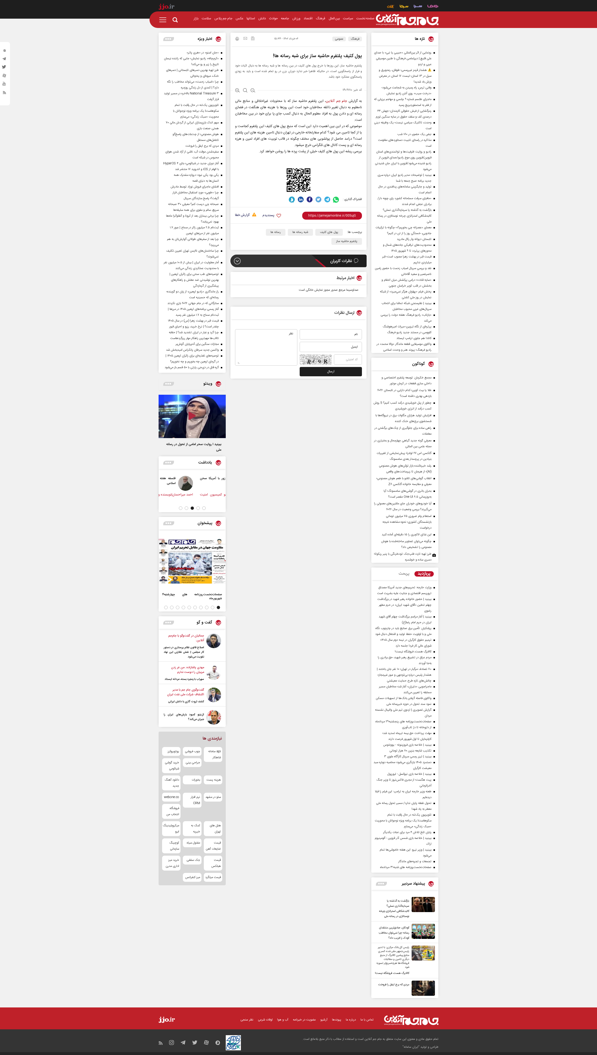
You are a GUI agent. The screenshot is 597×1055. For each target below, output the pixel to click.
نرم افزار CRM (195, 800)
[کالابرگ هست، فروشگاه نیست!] (422, 960)
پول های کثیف (329, 232)
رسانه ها (276, 232)
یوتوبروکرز (173, 751)
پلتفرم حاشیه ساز (346, 241)
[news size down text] (252, 91)
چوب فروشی (192, 751)
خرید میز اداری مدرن (172, 863)
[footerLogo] (411, 1020)
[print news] (237, 39)
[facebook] (309, 199)
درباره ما (351, 1019)
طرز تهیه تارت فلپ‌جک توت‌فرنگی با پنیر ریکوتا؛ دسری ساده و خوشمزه (402, 556)
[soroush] (292, 199)
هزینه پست (213, 779)
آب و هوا (282, 1019)
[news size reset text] (245, 91)
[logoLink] (407, 20)
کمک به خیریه (195, 828)
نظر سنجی (246, 1019)
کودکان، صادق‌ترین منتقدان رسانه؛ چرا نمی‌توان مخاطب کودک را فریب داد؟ (394, 932)
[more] (381, 884)
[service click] (390, 6)
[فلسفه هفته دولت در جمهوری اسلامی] (214, 483)
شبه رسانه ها (300, 232)
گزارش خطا (242, 215)
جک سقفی (193, 860)
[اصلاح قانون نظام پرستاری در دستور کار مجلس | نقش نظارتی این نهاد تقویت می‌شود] (213, 646)
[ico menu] (164, 19)
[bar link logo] (166, 7)
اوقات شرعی (265, 1019)
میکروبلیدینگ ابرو (171, 828)
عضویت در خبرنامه (304, 1019)
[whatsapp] (336, 199)
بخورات (196, 779)
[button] (204, 508)
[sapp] (4, 85)
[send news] (245, 39)
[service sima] (404, 6)
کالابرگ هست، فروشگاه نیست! (392, 973)
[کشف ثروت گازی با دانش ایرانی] (213, 696)
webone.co (171, 797)
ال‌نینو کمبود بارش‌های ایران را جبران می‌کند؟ (184, 717)
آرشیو (323, 1019)
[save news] (253, 39)
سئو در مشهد (213, 797)
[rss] (4, 93)
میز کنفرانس (192, 877)
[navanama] (432, 6)
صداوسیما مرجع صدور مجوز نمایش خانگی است (328, 290)
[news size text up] (237, 91)
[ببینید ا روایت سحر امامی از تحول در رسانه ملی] (192, 416)
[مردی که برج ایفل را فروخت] (422, 988)
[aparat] (4, 77)
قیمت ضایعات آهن (213, 845)
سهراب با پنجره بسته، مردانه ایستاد (184, 679)
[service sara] (418, 6)
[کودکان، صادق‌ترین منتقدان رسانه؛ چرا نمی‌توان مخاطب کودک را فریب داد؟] (422, 932)
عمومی (339, 39)
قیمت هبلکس (216, 863)
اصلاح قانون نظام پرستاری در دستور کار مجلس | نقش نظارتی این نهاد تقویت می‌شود (184, 652)
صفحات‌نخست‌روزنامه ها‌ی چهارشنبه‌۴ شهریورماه (192, 596)
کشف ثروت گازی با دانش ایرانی (186, 701)
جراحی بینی (193, 762)
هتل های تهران (215, 828)
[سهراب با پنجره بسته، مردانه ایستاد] (213, 673)
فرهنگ (355, 39)
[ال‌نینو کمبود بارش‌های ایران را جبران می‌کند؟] (213, 717)
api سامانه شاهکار (214, 754)
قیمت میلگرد (213, 877)
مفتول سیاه (193, 842)
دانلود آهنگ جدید (172, 783)
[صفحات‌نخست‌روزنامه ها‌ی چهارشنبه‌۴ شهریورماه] (192, 561)
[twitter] (4, 68)
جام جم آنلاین (336, 101)
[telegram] (4, 60)
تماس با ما (367, 1019)
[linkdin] (301, 199)
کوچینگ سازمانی (174, 845)
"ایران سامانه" (411, 1047)
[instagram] (4, 51)
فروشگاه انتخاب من (173, 811)
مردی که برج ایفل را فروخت (393, 984)
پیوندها (336, 1019)
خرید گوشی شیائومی (172, 765)
